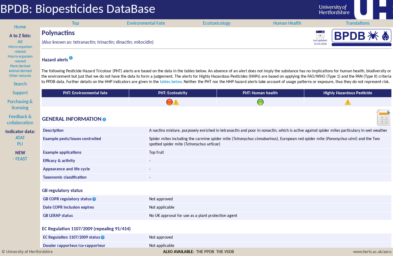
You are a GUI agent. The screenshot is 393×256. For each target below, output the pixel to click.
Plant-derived (20, 66)
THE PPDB (205, 252)
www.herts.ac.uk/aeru (372, 252)
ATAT (20, 138)
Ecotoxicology (216, 23)
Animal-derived (20, 71)
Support (20, 93)
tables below (171, 82)
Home (20, 27)
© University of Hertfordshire (27, 252)
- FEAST (20, 159)
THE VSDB (225, 252)
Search (20, 84)
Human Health (287, 23)
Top (75, 23)
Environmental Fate (146, 23)
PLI (20, 144)
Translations (357, 23)
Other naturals (20, 76)
